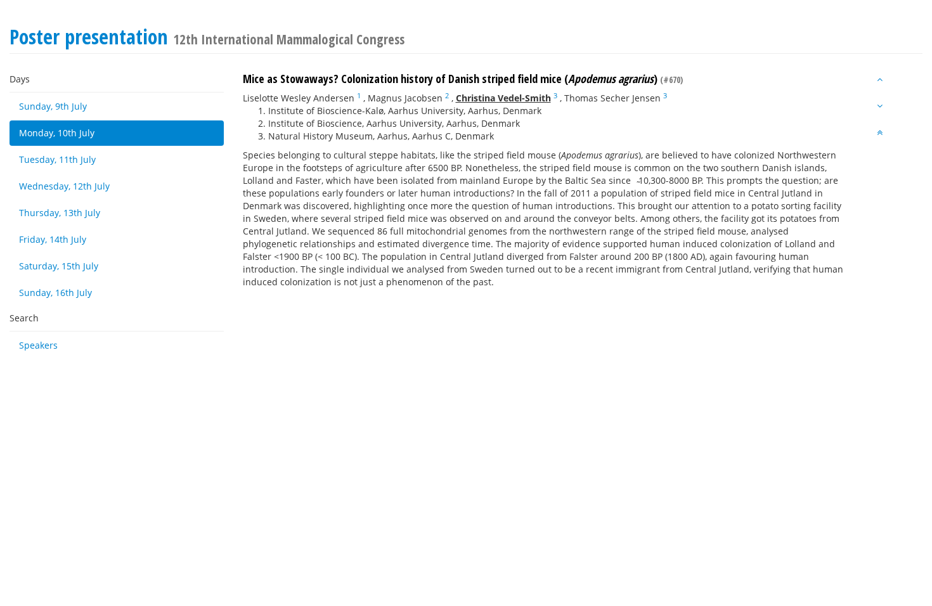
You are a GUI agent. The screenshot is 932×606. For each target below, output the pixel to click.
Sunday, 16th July (55, 293)
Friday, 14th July (52, 239)
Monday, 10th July (56, 133)
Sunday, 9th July (53, 106)
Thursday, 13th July (59, 213)
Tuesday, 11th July (57, 159)
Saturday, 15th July (58, 266)
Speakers (38, 345)
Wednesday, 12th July (64, 186)
